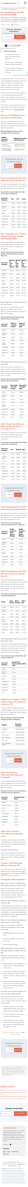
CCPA (19, 1166)
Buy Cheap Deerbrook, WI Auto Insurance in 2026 (11, 1033)
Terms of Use (23, 39)
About (4, 1151)
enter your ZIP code (19, 109)
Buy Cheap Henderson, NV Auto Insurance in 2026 (13, 1093)
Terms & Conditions (12, 1166)
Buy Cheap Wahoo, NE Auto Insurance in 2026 (13, 1096)
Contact (8, 1151)
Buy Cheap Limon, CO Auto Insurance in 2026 (13, 1090)
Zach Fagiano (17, 45)
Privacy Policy (21, 1164)
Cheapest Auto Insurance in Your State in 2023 (13, 8)
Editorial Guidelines (6, 1066)
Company (6, 1148)
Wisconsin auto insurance (20, 78)
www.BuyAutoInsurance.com (9, 1162)
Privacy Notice (15, 1151)
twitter (10, 1144)
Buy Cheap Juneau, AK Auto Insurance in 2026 (13, 1099)
